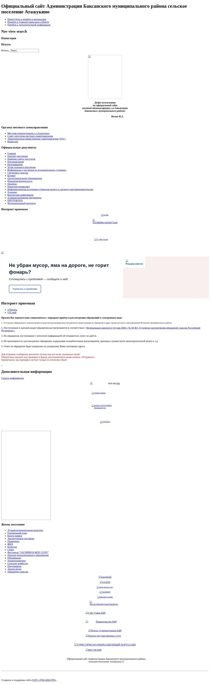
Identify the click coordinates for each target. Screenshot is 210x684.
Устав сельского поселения (21, 167)
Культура (12, 547)
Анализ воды (14, 569)
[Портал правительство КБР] (105, 615)
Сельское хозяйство (17, 563)
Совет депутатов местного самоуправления (30, 136)
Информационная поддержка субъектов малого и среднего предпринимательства (50, 189)
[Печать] (12, 309)
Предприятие (14, 566)
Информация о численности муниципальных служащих (36, 170)
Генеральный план (17, 533)
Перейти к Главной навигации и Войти (28, 22)
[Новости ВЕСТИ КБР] (105, 652)
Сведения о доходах (17, 172)
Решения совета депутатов (21, 159)
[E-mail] (11, 312)
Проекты (12, 184)
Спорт (10, 549)
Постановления (15, 161)
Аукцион (12, 192)
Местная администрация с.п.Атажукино (28, 133)
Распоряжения (14, 164)
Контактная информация (20, 195)
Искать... (5, 50)
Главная (11, 153)
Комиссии (12, 141)
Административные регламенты (24, 197)
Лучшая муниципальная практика (25, 530)
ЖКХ (10, 544)
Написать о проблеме (25, 289)
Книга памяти (14, 535)
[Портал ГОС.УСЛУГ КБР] (105, 638)
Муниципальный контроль (21, 203)
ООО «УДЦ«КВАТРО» (44, 680)
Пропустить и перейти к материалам (26, 19)
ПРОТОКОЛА (15, 200)
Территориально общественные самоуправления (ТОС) (36, 139)
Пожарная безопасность (19, 181)
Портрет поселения (17, 156)
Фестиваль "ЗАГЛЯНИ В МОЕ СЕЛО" (28, 552)
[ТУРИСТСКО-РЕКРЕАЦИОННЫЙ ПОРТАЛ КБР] (105, 644)
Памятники (13, 541)
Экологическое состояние (20, 538)
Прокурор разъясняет (18, 186)
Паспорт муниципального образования (28, 555)
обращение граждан (17, 571)
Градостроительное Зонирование (24, 178)
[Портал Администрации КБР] (105, 623)
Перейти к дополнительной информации (29, 25)
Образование (14, 558)
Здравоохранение (16, 560)
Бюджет (11, 175)
